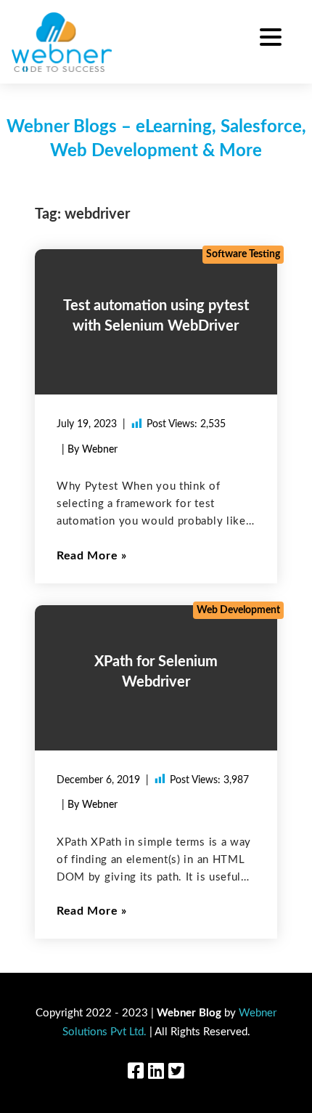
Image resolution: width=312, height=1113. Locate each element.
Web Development (238, 610)
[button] (271, 39)
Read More (87, 556)
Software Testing (243, 254)
